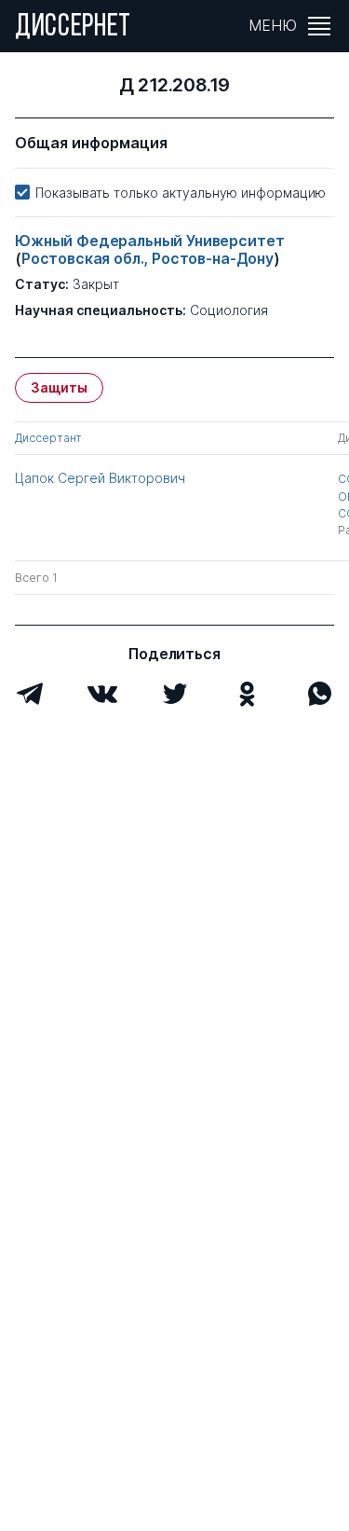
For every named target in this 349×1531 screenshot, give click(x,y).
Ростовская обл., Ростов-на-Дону (147, 258)
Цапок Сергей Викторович (100, 478)
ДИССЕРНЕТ (73, 28)
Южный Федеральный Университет (149, 240)
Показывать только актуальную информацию (180, 192)
